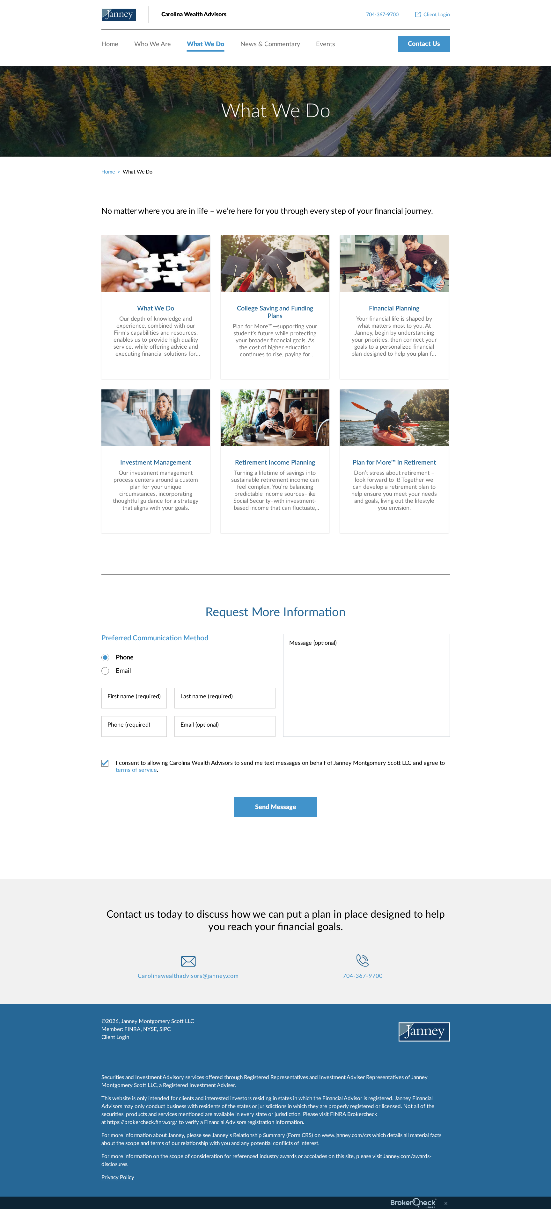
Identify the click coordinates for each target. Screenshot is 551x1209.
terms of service (136, 770)
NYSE (150, 1029)
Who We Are (152, 44)
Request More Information (275, 612)
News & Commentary (270, 44)
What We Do (205, 44)
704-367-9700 (363, 976)
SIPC (165, 1029)
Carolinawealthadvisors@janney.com (188, 976)
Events (325, 44)
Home (109, 44)
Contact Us (424, 44)
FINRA (132, 1029)
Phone (125, 657)
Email (123, 671)
